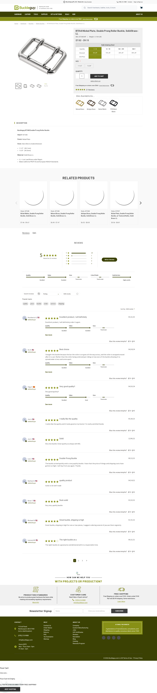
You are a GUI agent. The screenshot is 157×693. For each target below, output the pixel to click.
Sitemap (46, 639)
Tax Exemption (48, 637)
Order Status (48, 628)
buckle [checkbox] (39, 304)
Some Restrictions (87, 19)
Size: (77, 61)
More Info (35, 602)
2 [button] (78, 560)
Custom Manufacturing (80, 628)
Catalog (75, 641)
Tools (36, 14)
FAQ (45, 634)
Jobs (74, 630)
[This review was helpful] (129, 341)
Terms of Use (127, 658)
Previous (16, 203)
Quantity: (79, 71)
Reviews (75, 634)
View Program (88, 2)
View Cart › (3, 673)
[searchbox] (29, 293)
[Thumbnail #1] (25, 86)
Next (140, 203)
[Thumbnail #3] (39, 86)
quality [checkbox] (25, 304)
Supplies (44, 14)
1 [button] (74, 560)
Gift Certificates (78, 632)
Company (76, 625)
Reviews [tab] (25, 233)
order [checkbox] (46, 304)
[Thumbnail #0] (18, 86)
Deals (67, 14)
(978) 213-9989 (122, 2)
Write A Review (109, 260)
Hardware (18, 14)
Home (25, 7)
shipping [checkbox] (61, 304)
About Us (139, 14)
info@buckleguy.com (80, 602)
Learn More (121, 601)
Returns (46, 632)
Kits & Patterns (56, 14)
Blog (74, 639)
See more (48, 335)
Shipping (46, 630)
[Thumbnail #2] (32, 86)
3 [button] (82, 560)
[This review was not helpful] (132, 341)
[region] (42, 86)
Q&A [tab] (34, 233)
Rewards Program (79, 643)
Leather (27, 14)
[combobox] (109, 8)
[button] (78, 123)
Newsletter (76, 637)
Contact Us (47, 625)
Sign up (140, 2)
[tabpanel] (33, 203)
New (73, 14)
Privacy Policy (138, 658)
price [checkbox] (32, 304)
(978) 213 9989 (80, 600)
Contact (130, 2)
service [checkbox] (53, 304)
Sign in (136, 2)
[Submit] (84, 7)
